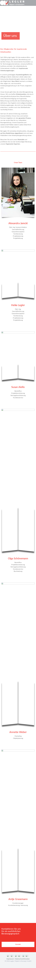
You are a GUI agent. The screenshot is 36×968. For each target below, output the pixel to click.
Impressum (10, 959)
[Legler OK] (12, 2)
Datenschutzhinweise (22, 959)
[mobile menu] (33, 2)
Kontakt (18, 944)
